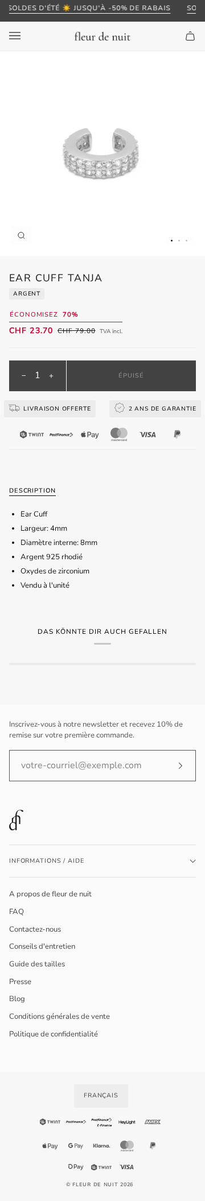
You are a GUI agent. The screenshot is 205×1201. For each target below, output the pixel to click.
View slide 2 (179, 240)
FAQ (16, 912)
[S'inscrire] (171, 765)
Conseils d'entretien (42, 946)
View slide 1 (172, 240)
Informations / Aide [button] (46, 860)
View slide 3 (186, 240)
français (101, 1095)
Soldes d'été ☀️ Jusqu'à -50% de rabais (88, 8)
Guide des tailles (37, 964)
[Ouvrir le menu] (26, 36)
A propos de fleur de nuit (50, 894)
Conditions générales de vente (59, 1016)
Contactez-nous (35, 929)
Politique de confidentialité (53, 1034)
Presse (20, 982)
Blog (17, 999)
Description (32, 490)
